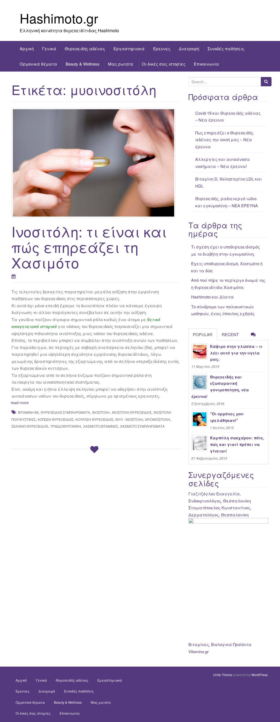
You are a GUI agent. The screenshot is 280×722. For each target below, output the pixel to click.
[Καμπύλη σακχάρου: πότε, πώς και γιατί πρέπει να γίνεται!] (199, 443)
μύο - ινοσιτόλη (129, 419)
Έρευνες (161, 48)
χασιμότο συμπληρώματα (142, 426)
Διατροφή (189, 48)
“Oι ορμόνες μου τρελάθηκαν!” (227, 417)
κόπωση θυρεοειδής (55, 419)
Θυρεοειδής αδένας (85, 48)
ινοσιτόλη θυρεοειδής (131, 412)
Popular (202, 334)
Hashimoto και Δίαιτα (212, 297)
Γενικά (49, 48)
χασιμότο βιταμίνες (100, 426)
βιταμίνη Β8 (28, 412)
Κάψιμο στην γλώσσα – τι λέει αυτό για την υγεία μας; (236, 353)
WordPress (259, 674)
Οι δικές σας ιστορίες (163, 64)
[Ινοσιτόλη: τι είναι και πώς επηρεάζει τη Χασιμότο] (95, 163)
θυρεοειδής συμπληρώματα (65, 412)
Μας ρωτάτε (120, 64)
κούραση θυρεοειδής (94, 419)
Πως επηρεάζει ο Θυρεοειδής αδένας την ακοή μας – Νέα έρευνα (224, 139)
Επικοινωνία (206, 64)
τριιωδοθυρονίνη (65, 426)
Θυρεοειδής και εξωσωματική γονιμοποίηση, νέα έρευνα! (220, 386)
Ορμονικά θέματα (38, 64)
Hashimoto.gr (59, 17)
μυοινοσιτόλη (157, 419)
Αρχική (27, 48)
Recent (230, 334)
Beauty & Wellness (83, 64)
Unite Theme (222, 674)
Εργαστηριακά (129, 48)
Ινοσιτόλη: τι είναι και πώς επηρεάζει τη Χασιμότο (89, 247)
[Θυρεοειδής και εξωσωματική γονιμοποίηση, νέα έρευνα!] (199, 382)
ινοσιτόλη (101, 412)
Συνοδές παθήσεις (226, 48)
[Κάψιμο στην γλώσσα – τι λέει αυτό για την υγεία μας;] (199, 351)
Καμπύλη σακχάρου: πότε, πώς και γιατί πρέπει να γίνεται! (237, 444)
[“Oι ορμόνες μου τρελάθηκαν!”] (199, 419)
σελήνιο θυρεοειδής (29, 426)
